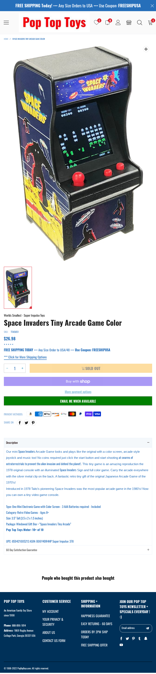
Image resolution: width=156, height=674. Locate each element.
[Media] (146, 49)
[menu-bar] (9, 22)
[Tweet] (26, 423)
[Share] (20, 423)
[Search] (139, 22)
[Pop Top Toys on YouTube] (121, 645)
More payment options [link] (78, 391)
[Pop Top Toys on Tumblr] (139, 638)
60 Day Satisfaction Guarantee (21, 550)
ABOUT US (48, 632)
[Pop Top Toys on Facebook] (121, 638)
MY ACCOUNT (50, 611)
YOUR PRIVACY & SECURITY (52, 622)
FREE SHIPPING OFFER (94, 645)
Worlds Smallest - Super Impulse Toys (24, 315)
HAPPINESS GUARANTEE (95, 615)
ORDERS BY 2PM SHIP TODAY (94, 634)
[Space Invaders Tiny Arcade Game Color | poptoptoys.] (78, 153)
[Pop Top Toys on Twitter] (127, 638)
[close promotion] (152, 5)
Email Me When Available (78, 401)
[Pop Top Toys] (54, 22)
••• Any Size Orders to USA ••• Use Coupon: (78, 5)
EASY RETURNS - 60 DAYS (96, 623)
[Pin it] (33, 423)
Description (12, 442)
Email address (128, 628)
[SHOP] (129, 22)
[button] (7, 368)
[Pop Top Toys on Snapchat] (145, 638)
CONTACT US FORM (53, 640)
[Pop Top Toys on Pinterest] (133, 638)
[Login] (118, 22)
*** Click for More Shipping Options (25, 357)
